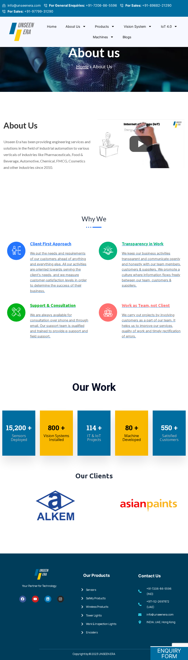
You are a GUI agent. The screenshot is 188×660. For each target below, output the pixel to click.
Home (51, 27)
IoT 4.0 (166, 27)
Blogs (127, 37)
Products (102, 27)
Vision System (135, 27)
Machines (100, 37)
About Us (73, 27)
